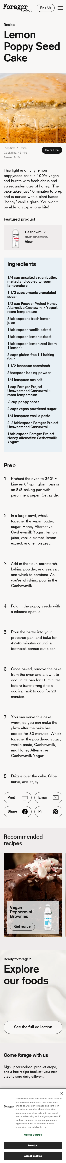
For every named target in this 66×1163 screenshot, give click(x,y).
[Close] (62, 1093)
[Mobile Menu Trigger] (60, 8)
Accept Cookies (33, 1156)
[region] (33, 1125)
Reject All (33, 1146)
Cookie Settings (33, 1135)
